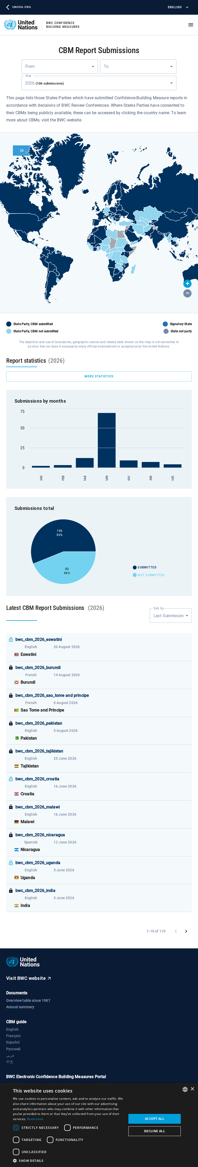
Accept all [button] (154, 1118)
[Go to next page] (186, 931)
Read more (35, 1119)
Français (13, 1036)
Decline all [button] (154, 1131)
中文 (9, 1062)
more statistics (99, 376)
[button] (187, 284)
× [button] (192, 1089)
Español (13, 1042)
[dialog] (99, 1125)
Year (28, 76)
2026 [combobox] (44, 83)
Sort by (158, 608)
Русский (13, 1049)
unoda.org (21, 7)
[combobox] (60, 66)
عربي (10, 1055)
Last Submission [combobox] (168, 615)
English (175, 7)
